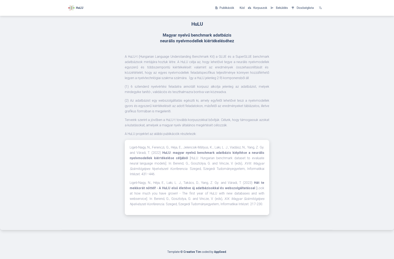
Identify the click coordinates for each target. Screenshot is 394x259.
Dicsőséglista (302, 7)
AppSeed (220, 251)
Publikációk (224, 7)
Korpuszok (257, 7)
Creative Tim (192, 251)
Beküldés (279, 7)
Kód (242, 7)
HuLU (79, 7)
